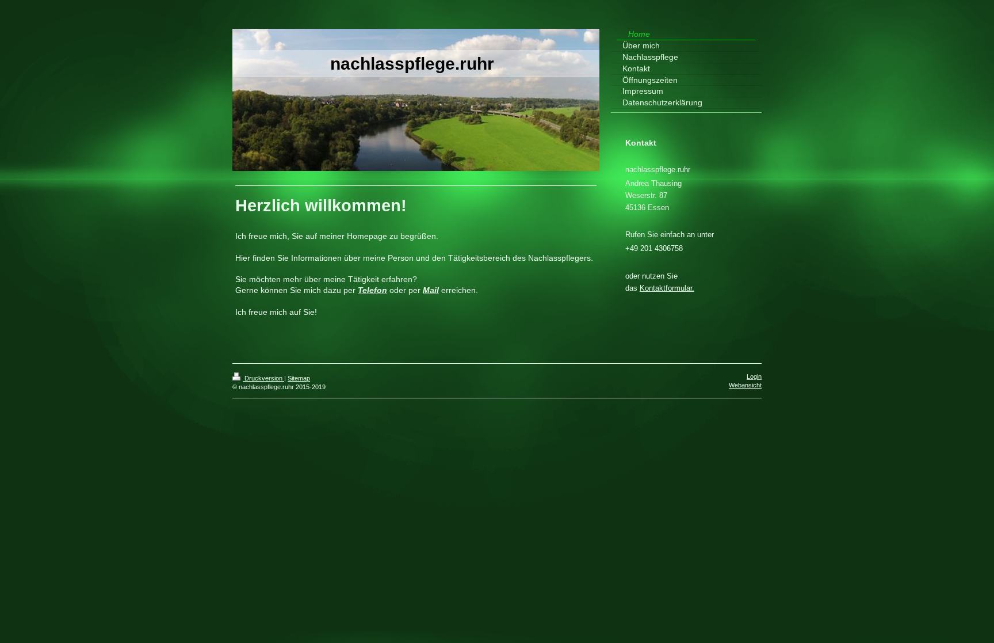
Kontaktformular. (667, 288)
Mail (431, 290)
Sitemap (299, 378)
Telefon (372, 290)
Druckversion (263, 378)
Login (754, 376)
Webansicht (745, 385)
